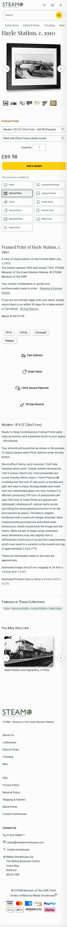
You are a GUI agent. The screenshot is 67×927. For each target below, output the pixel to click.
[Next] (60, 68)
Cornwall (40, 332)
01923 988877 (15, 835)
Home (6, 608)
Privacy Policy (11, 785)
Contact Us (9, 827)
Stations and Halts (20, 608)
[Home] (13, 5)
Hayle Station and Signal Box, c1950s (26, 670)
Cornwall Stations (39, 608)
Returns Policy (11, 792)
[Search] (59, 15)
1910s (23, 332)
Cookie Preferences (15, 814)
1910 (8, 332)
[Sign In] (60, 5)
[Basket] (52, 5)
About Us (8, 735)
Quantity (26, 147)
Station (9, 340)
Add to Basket (34, 166)
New (62, 25)
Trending (49, 25)
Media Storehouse (44, 895)
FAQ (5, 777)
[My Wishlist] (44, 5)
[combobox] (29, 15)
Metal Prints (10, 806)
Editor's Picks (31, 25)
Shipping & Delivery (14, 799)
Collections (12, 25)
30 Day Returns (29, 308)
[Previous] (6, 68)
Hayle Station (55, 608)
